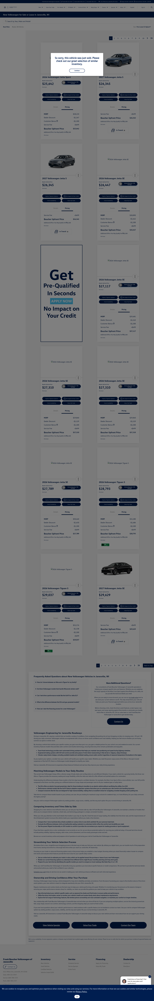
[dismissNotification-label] (149, 976)
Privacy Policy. (81, 991)
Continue (77, 70)
